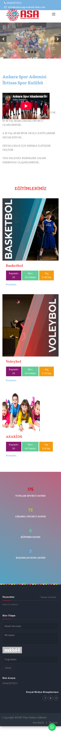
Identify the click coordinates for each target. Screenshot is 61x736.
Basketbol (14, 275)
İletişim (53, 732)
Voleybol (13, 371)
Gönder (8, 677)
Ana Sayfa (38, 732)
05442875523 (14, 2)
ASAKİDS (14, 446)
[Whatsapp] (52, 727)
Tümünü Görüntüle (48, 607)
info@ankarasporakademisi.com (26, 7)
